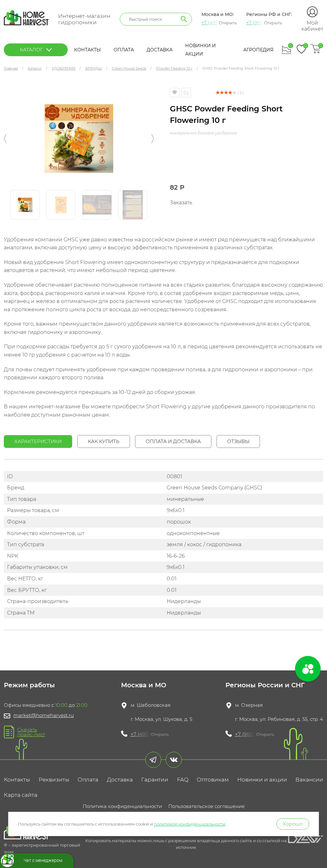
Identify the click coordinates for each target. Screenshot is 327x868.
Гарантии (154, 779)
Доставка (159, 50)
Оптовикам (213, 779)
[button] (5, 138)
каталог (31, 50)
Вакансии (309, 779)
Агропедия (258, 50)
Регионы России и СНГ (265, 685)
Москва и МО (143, 685)
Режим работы (29, 685)
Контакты (87, 50)
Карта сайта (20, 795)
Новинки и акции (262, 779)
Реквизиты (54, 779)
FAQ (182, 779)
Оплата (124, 50)
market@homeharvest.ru (43, 715)
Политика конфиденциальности (122, 806)
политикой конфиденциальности (189, 823)
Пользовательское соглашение (206, 806)
